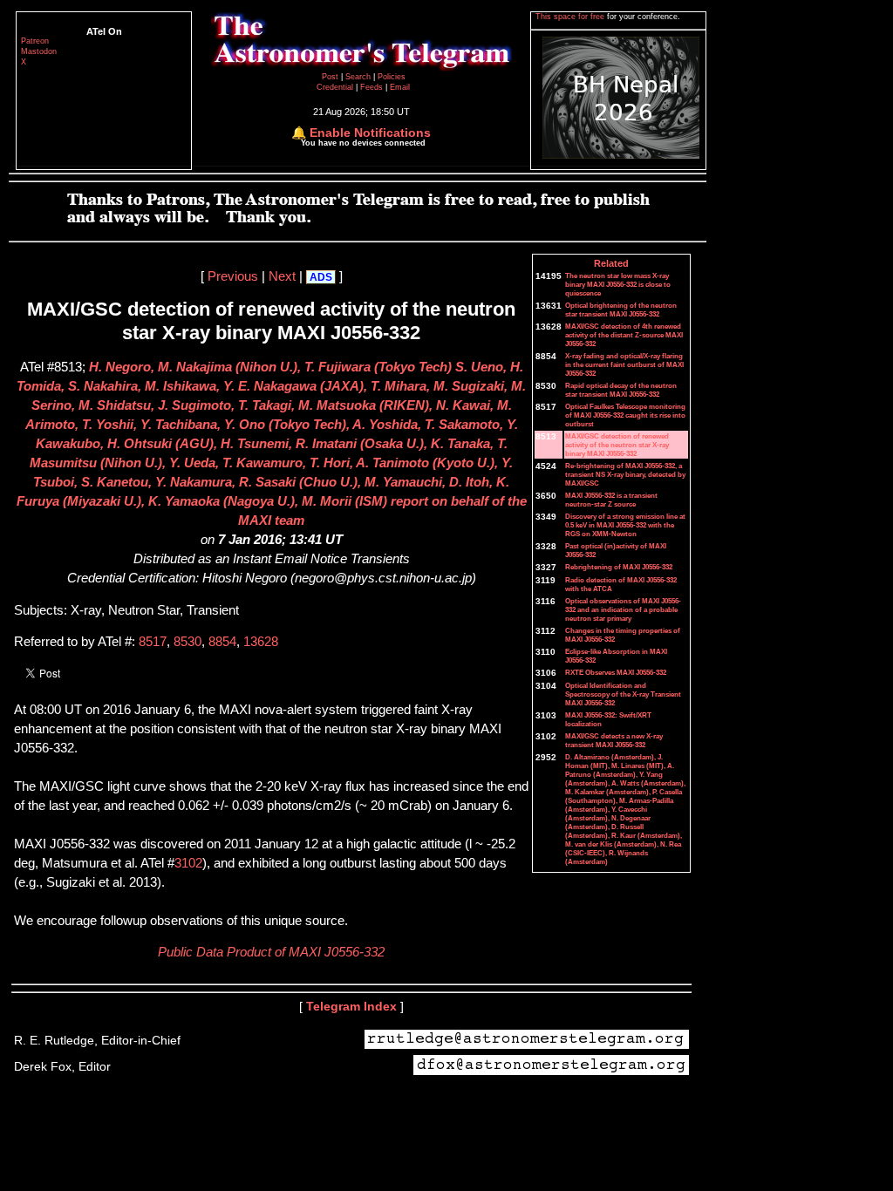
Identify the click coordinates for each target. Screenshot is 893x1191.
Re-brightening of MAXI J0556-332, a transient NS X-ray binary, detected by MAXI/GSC (625, 474)
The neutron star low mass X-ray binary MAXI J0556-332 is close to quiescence (618, 284)
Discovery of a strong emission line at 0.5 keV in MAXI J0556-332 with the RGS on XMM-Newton (625, 525)
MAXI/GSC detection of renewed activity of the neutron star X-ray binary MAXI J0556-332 (617, 445)
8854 (222, 642)
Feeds (371, 87)
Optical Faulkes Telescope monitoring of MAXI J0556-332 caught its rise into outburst (625, 415)
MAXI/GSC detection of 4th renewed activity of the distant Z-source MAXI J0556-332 (624, 335)
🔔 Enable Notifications (361, 133)
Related (611, 263)
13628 (260, 642)
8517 (153, 642)
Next (282, 276)
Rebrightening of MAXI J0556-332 (618, 566)
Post (331, 76)
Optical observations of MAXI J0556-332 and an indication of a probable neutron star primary (623, 609)
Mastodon (39, 51)
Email (400, 87)
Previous (233, 276)
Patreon (35, 41)
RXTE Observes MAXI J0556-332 (615, 672)
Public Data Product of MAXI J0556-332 (271, 952)
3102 (188, 863)
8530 (187, 642)
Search (359, 76)
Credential (336, 87)
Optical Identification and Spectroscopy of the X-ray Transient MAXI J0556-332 (623, 694)
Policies (392, 76)
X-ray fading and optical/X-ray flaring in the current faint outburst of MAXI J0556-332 (624, 364)
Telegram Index (351, 1006)
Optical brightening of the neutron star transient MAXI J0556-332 (621, 309)
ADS (321, 277)
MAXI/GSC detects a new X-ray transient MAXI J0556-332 (614, 740)
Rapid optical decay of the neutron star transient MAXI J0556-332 (621, 389)
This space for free (571, 16)
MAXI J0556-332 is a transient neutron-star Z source (611, 499)
